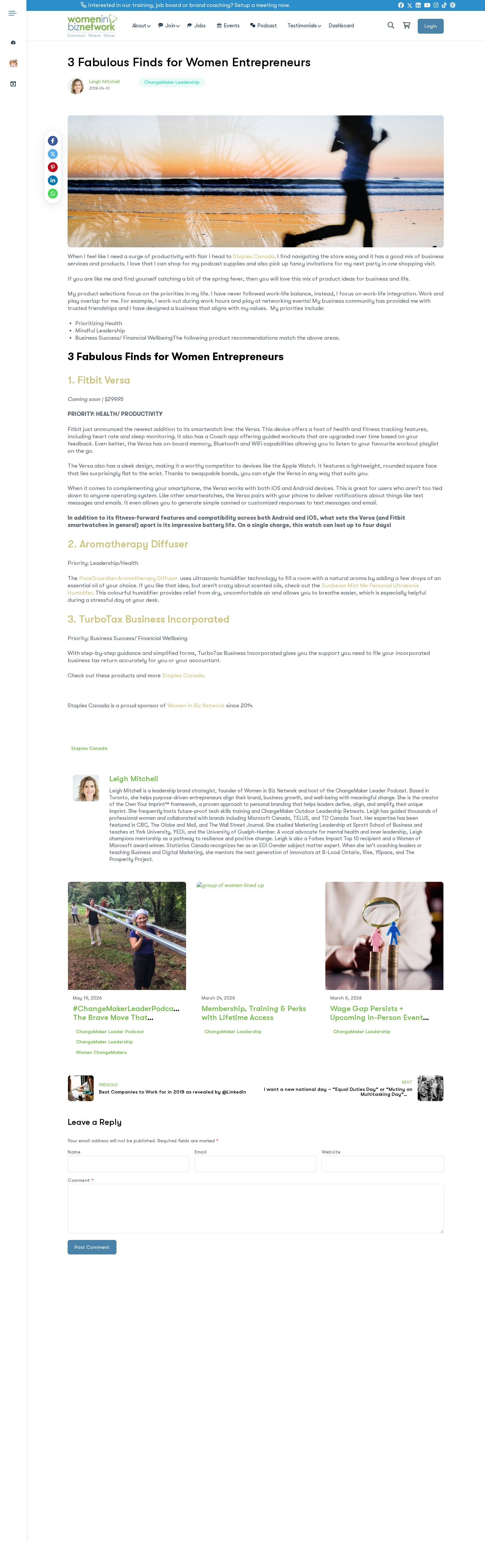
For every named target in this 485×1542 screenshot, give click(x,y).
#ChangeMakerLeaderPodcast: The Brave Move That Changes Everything (127, 1017)
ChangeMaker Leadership (172, 82)
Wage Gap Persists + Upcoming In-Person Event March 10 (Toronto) (376, 1017)
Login (431, 26)
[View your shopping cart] (406, 26)
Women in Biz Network (195, 705)
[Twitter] (409, 5)
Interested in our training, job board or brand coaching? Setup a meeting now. (189, 5)
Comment (81, 1180)
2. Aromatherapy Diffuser (128, 544)
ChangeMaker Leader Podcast (110, 1031)
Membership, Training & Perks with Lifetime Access (254, 1013)
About (139, 26)
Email (201, 1152)
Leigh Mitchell (104, 81)
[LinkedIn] (418, 5)
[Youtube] (427, 5)
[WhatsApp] (53, 194)
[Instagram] (436, 5)
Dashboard (341, 26)
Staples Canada (254, 256)
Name (74, 1152)
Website (331, 1152)
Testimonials (302, 26)
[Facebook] (401, 5)
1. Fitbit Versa (99, 380)
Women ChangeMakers (101, 1052)
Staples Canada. (183, 675)
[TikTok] (444, 5)
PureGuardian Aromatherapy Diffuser (128, 578)
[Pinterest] (53, 167)
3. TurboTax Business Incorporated (149, 619)
